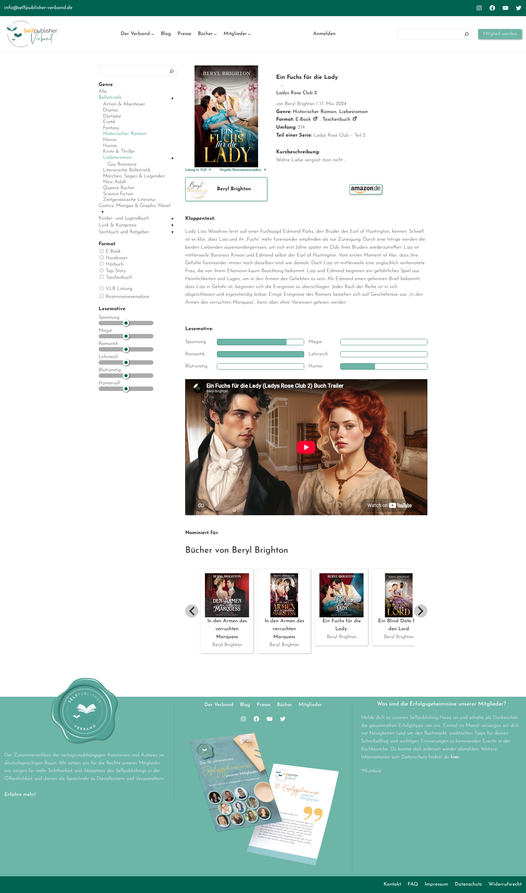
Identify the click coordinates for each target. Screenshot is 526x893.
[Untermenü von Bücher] (215, 34)
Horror (110, 139)
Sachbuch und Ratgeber (124, 232)
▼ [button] (102, 212)
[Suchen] (466, 34)
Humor (110, 145)
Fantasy (111, 128)
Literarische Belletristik (126, 170)
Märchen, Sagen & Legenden (134, 176)
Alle (103, 91)
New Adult (114, 182)
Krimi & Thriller (119, 151)
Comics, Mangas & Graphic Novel (134, 205)
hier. (455, 757)
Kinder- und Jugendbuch (124, 218)
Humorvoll (109, 383)
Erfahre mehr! (19, 794)
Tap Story (115, 271)
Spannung (109, 317)
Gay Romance (122, 164)
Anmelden (324, 33)
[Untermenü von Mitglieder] (249, 34)
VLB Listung (118, 288)
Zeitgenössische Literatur (129, 199)
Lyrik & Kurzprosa (117, 225)
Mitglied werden (500, 33)
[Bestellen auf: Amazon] (365, 189)
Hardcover (116, 258)
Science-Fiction (118, 194)
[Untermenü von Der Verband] (152, 34)
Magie (105, 331)
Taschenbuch (118, 277)
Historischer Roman (125, 133)
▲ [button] (172, 98)
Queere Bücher (119, 188)
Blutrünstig (110, 370)
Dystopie (112, 116)
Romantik (108, 344)
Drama (110, 110)
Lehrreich (108, 357)
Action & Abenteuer (124, 104)
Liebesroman (117, 157)
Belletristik (110, 97)
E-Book (112, 251)
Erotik (109, 122)
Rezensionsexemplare (126, 296)
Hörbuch (114, 264)
